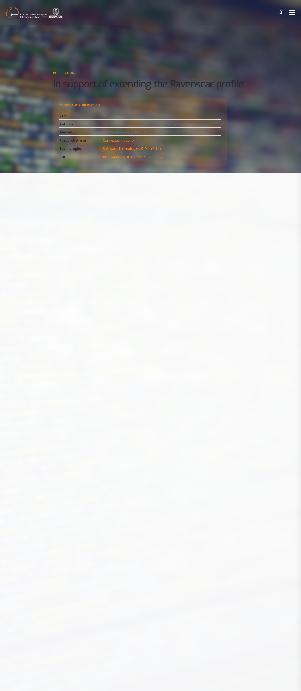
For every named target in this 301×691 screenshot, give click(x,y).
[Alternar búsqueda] (281, 12)
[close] (292, 12)
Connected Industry (118, 140)
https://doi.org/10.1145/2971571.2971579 (134, 157)
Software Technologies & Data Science (133, 148)
